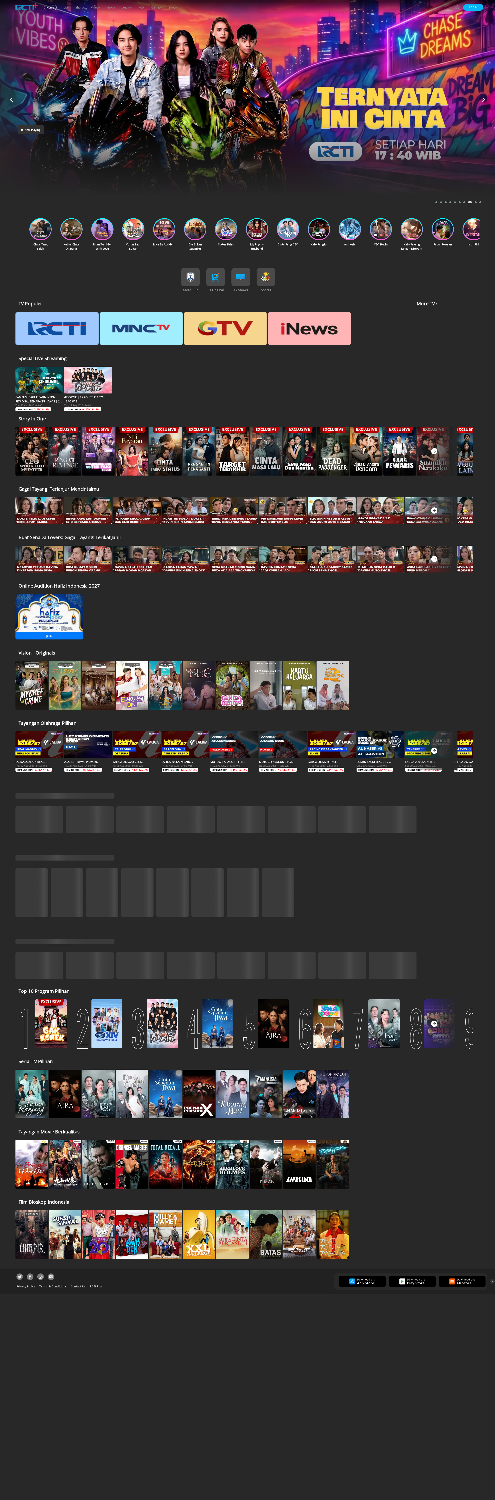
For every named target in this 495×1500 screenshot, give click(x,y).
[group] (361, 1252)
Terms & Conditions (53, 1257)
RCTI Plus (96, 1257)
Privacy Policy (25, 1257)
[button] (473, 7)
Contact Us (78, 1257)
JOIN (49, 636)
